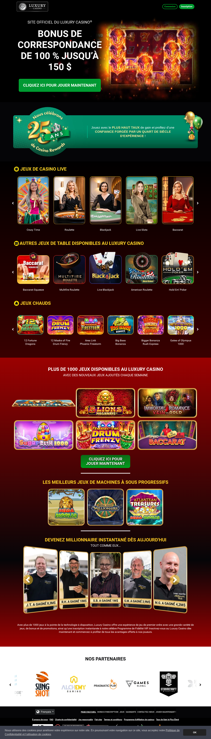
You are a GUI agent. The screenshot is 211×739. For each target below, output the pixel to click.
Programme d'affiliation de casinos (139, 719)
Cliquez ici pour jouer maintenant (59, 85)
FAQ (51, 719)
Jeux (122, 712)
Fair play (98, 719)
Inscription (186, 6)
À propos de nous (40, 719)
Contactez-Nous (145, 712)
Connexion (170, 6)
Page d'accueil (88, 712)
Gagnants (131, 712)
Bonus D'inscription (107, 712)
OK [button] (194, 732)
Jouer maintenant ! (166, 712)
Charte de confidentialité (65, 719)
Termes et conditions (113, 719)
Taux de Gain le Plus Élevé (167, 719)
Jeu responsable (85, 719)
